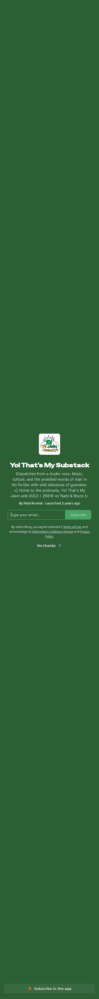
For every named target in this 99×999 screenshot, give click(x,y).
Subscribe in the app (53, 988)
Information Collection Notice (52, 531)
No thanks (46, 545)
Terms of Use (72, 527)
